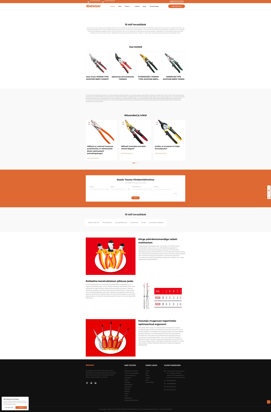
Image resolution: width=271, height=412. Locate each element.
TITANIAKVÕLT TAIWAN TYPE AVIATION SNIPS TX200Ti (148, 78)
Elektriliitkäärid (128, 384)
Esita (135, 198)
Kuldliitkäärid (127, 386)
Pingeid (126, 380)
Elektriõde (127, 389)
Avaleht (112, 6)
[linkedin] (95, 383)
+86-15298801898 (171, 383)
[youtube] (91, 383)
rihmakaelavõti (107, 222)
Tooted (127, 6)
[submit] (182, 1)
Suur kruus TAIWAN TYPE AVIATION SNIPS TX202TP (97, 78)
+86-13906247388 (171, 380)
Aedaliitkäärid (128, 398)
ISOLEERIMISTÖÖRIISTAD (131, 400)
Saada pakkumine (177, 6)
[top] (268, 402)
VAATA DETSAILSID (97, 63)
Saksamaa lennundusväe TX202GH (123, 78)
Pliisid (126, 395)
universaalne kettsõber (156, 222)
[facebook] (87, 383)
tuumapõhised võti (121, 222)
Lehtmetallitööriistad (129, 375)
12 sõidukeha (134, 222)
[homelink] (90, 365)
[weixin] (269, 190)
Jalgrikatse (127, 382)
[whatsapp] (269, 197)
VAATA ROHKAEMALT (93, 158)
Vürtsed (126, 393)
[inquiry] (269, 187)
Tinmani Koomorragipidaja (131, 373)
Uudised (137, 6)
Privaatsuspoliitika (166, 409)
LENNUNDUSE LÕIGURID (131, 371)
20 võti (143, 222)
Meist (119, 6)
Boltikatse (127, 391)
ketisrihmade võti (93, 222)
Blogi (144, 6)
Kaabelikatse (127, 377)
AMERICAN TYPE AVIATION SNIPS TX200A (173, 78)
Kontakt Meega (154, 6)
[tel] (269, 194)
